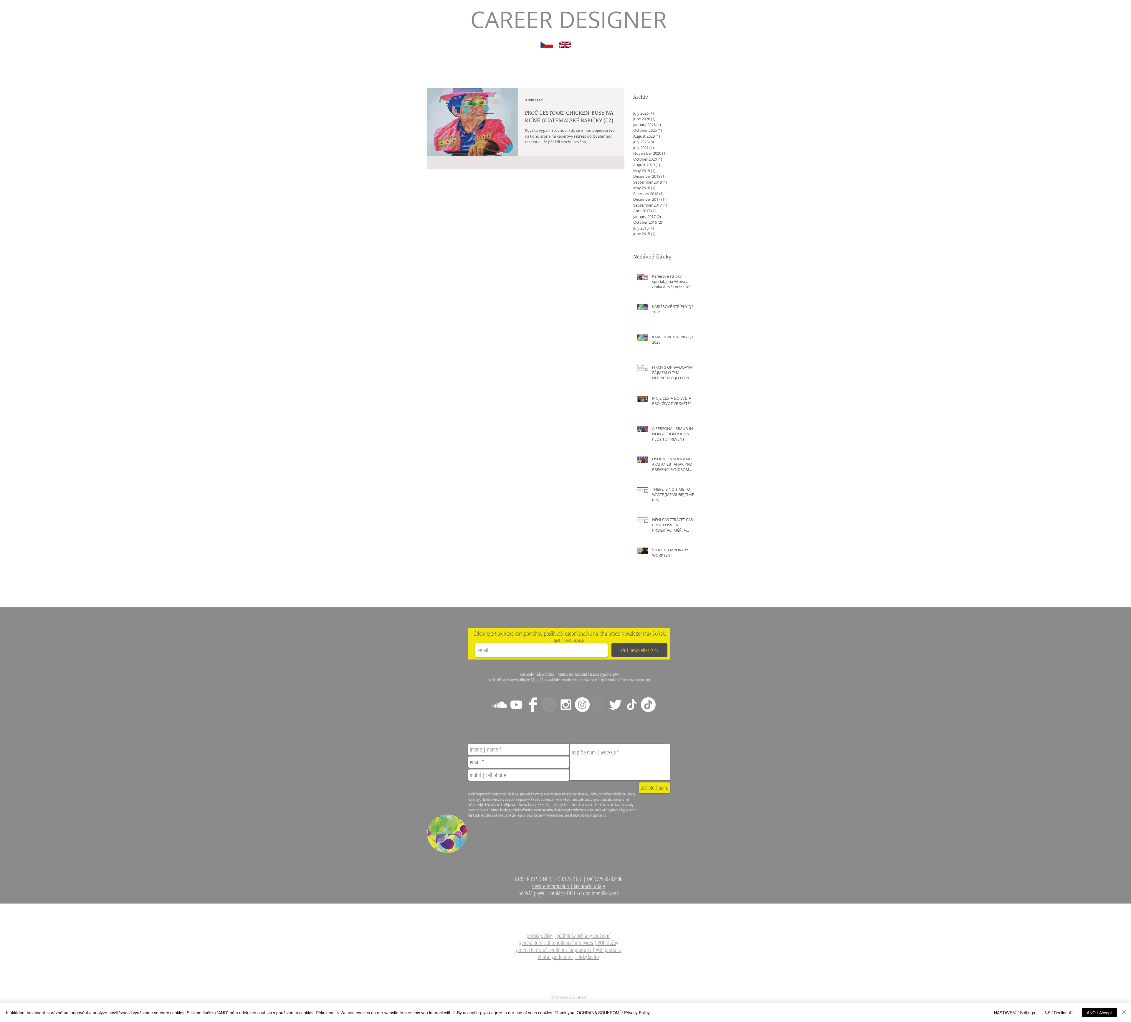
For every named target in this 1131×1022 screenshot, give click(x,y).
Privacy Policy (524, 815)
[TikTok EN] (631, 704)
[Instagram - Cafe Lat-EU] (598, 704)
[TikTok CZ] (648, 704)
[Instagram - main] (549, 704)
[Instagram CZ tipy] (582, 704)
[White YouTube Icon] (516, 704)
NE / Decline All (1059, 1013)
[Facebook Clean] (532, 704)
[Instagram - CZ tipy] (565, 704)
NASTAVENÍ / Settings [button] (1014, 1013)
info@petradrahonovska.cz (589, 907)
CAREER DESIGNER (570, 997)
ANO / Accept (1099, 1013)
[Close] (1123, 1012)
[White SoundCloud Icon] (499, 704)
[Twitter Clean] (615, 704)
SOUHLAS (536, 680)
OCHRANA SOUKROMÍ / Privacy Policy (613, 1013)
